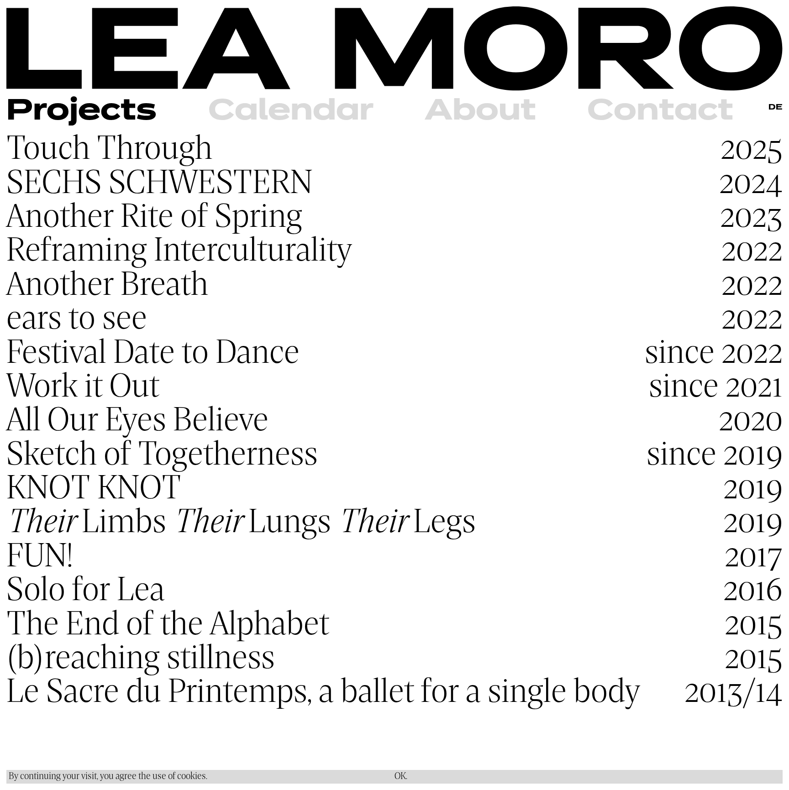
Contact (660, 111)
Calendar (290, 111)
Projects (81, 111)
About (480, 111)
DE (775, 107)
